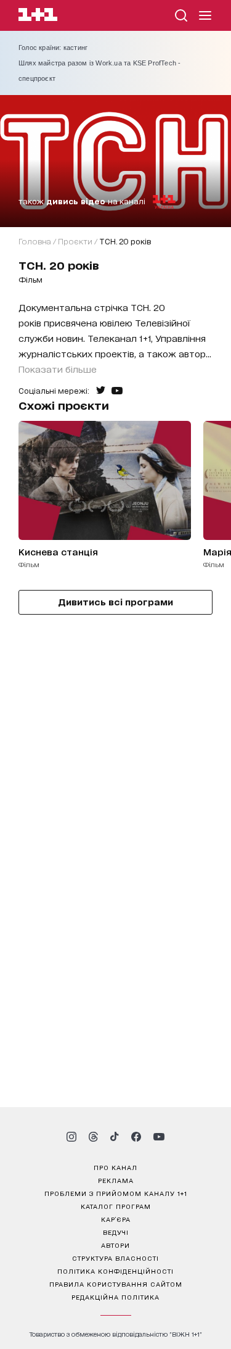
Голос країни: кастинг (52, 47)
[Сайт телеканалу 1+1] (37, 16)
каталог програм (116, 1206)
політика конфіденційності (115, 1270)
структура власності (115, 1257)
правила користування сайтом (115, 1283)
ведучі (116, 1231)
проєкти (75, 241)
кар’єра (116, 1218)
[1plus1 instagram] (71, 1137)
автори (115, 1244)
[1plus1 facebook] (136, 1137)
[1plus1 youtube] (158, 1136)
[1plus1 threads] (93, 1137)
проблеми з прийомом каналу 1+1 (115, 1193)
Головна (34, 241)
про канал (115, 1167)
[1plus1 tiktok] (114, 1137)
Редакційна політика (115, 1296)
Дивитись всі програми (115, 601)
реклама (116, 1180)
